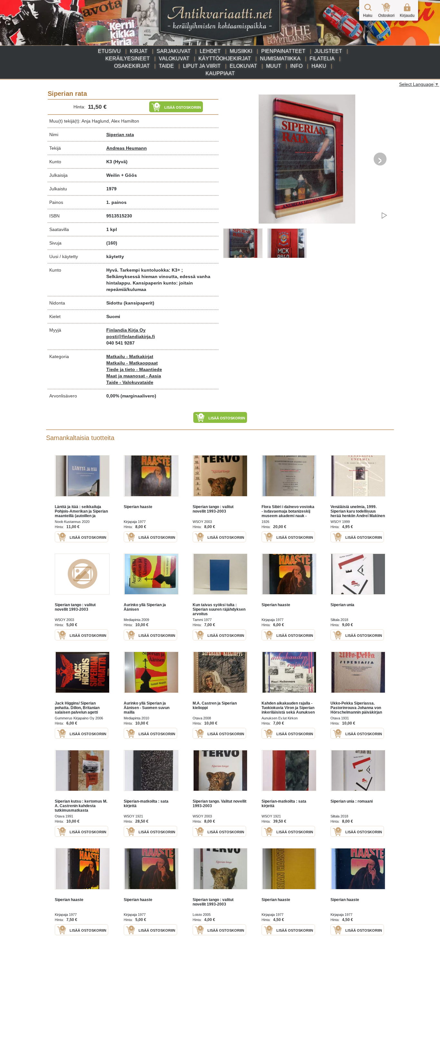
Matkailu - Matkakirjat (129, 356)
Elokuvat (243, 66)
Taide (166, 66)
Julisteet (328, 51)
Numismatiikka (280, 58)
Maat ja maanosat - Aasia (133, 375)
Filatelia (322, 58)
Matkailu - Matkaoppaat (132, 363)
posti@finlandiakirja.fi (130, 336)
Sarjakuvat (174, 51)
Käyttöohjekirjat (224, 58)
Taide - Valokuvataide (129, 382)
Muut (273, 66)
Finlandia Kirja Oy (126, 330)
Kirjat (139, 51)
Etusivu (109, 51)
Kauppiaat (220, 73)
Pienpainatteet (283, 51)
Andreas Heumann (126, 148)
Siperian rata (120, 134)
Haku (318, 66)
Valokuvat (174, 58)
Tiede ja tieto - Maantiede (134, 369)
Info (296, 66)
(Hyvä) (120, 161)
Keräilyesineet (127, 58)
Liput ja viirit (202, 66)
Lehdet (210, 51)
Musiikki (241, 51)
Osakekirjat (132, 66)
